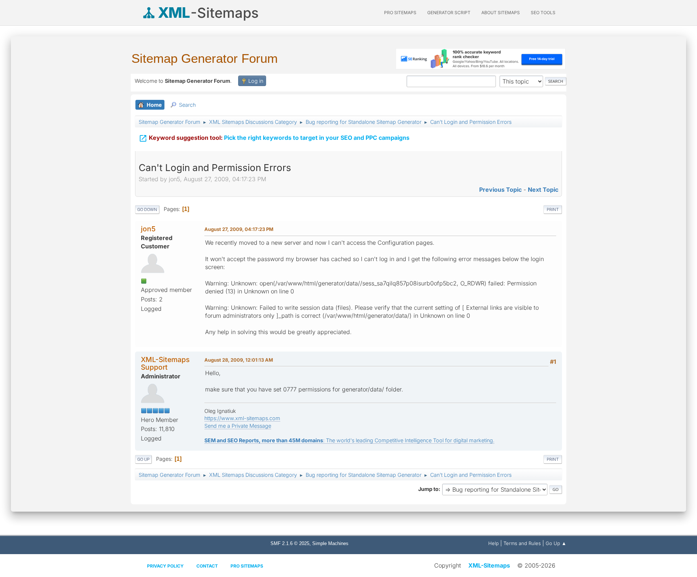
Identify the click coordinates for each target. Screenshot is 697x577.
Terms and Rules (522, 543)
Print (553, 209)
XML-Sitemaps (489, 565)
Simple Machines (330, 543)
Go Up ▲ (556, 543)
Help (493, 543)
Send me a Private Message (237, 426)
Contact (207, 566)
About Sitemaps (500, 12)
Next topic (543, 189)
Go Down (147, 209)
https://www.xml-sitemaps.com (242, 418)
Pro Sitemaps (247, 566)
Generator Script (448, 12)
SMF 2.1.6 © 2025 (289, 543)
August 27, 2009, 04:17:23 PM (238, 229)
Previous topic (500, 189)
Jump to (428, 489)
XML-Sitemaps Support (165, 363)
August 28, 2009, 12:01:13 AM (238, 360)
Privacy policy (165, 566)
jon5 (148, 228)
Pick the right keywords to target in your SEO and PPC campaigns (274, 138)
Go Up (143, 459)
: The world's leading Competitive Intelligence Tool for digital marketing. (349, 440)
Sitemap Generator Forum (204, 58)
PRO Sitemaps (400, 12)
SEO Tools (543, 12)
